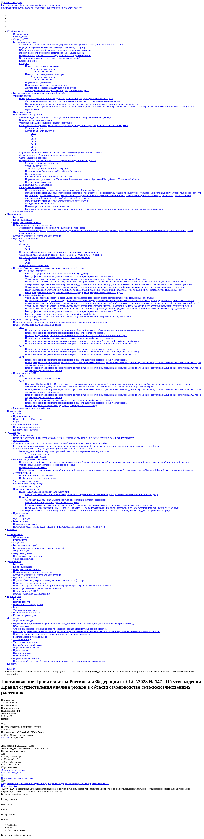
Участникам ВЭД (22, 473)
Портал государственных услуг (17, 778)
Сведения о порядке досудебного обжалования (37, 236)
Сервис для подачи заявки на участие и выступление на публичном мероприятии (60, 254)
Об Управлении (15, 31)
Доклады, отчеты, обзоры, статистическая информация (47, 155)
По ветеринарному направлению (36, 475)
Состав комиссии (34, 128)
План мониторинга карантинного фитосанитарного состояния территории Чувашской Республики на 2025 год (82, 351)
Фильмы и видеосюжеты (26, 424)
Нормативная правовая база (33, 467)
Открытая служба (22, 96)
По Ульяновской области (31, 295)
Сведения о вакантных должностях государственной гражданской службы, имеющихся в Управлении (71, 44)
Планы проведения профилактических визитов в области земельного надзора (65, 333)
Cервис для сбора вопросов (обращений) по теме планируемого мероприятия (58, 252)
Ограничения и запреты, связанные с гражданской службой (49, 58)
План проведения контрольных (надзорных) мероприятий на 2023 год (61, 405)
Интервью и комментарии (26, 427)
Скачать (5, 737)
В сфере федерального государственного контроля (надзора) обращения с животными (69, 276)
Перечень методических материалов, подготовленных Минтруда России (62, 190)
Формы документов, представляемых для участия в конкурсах (57, 90)
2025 (33, 147)
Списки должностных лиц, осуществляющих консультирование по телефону (52, 448)
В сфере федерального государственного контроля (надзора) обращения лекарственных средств (74, 292)
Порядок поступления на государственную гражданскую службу (52, 47)
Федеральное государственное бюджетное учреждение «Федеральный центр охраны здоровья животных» (55, 783)
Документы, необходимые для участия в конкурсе (50, 87)
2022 (33, 139)
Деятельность (14, 214)
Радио (16, 421)
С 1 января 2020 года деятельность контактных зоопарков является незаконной (65, 499)
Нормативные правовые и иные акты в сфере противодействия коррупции (57, 160)
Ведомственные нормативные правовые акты (48, 176)
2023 (33, 141)
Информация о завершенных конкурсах (45, 74)
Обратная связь (21, 440)
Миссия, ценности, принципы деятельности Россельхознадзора (51, 52)
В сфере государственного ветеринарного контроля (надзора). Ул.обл (60, 314)
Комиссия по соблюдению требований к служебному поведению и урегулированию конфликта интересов (73, 125)
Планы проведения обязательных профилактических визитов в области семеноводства (69, 338)
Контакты (12, 529)
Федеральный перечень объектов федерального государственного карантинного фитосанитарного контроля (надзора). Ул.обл (89, 298)
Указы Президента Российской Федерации (47, 168)
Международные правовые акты (41, 163)
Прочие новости (21, 416)
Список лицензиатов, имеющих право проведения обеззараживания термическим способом (60, 443)
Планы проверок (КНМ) (25, 373)
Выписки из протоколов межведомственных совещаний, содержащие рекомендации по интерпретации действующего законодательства (95, 209)
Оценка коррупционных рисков (35, 120)
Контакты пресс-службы (25, 429)
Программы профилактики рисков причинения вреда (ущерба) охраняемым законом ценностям (62, 322)
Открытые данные (22, 112)
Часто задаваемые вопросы (33, 157)
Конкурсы (24, 63)
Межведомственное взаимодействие (31, 408)
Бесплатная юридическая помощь (30, 459)
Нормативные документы (26, 524)
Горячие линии (21, 521)
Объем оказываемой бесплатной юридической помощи (47, 464)
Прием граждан (21, 513)
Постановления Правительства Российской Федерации (53, 171)
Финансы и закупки (23, 211)
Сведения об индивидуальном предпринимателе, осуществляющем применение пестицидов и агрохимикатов (81, 104)
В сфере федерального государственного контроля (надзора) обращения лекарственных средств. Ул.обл (78, 316)
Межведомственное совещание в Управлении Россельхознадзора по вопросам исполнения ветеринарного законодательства (88, 505)
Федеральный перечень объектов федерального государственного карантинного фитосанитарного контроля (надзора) (85, 279)
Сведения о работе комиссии (40, 131)
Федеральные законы (36, 166)
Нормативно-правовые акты (39, 82)
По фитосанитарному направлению (37, 478)
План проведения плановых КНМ (42, 378)
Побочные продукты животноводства (32, 225)
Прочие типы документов (38, 182)
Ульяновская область (41, 71)
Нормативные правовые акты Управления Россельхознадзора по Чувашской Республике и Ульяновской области (82, 179)
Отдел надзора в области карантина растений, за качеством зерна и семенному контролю (64, 451)
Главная (11, 669)
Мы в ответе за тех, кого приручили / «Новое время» (52, 502)
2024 (33, 144)
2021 (33, 136)
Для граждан (13, 432)
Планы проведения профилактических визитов (37, 324)
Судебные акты (33, 174)
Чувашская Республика (43, 69)
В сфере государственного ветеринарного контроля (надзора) (56, 273)
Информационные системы (27, 222)
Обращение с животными (26, 489)
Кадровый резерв (28, 61)
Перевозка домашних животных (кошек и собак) (44, 491)
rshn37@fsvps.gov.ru (11, 772)
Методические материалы (32, 187)
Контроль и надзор (22, 219)
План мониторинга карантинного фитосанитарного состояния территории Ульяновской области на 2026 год (80, 343)
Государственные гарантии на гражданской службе (39, 93)
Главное (17, 413)
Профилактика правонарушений (29, 319)
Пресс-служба (14, 411)
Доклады (23, 244)
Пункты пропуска (22, 518)
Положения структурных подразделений (46, 85)
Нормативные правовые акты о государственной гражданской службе (55, 55)
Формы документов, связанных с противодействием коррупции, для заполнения (60, 152)
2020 (33, 133)
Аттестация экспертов (30, 486)
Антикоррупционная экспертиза (35, 184)
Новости (23, 497)
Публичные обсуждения (25, 238)
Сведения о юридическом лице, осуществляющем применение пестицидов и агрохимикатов (72, 101)
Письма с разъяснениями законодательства (47, 206)
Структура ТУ (20, 39)
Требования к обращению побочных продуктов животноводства (52, 228)
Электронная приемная (13, 770)
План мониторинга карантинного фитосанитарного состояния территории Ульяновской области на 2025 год (80, 354)
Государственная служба (25, 42)
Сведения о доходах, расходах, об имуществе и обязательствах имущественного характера (65, 117)
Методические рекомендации (40, 203)
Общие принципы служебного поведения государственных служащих (55, 50)
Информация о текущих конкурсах (43, 66)
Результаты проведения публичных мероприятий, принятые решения (54, 257)
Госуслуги (18, 217)
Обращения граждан (23, 435)
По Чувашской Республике (33, 271)
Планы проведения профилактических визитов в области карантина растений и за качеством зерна (76, 335)
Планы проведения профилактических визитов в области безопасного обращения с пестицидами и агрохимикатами (84, 330)
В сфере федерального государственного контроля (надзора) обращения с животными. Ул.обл (73, 311)
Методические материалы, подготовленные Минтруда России (57, 201)
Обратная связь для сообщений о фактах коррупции (45, 122)
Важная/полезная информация (28, 483)
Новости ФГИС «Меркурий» (28, 419)
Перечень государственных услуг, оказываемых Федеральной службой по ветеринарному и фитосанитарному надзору (73, 438)
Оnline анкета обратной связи (34, 265)
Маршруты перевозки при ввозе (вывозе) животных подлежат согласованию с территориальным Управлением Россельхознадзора (91, 494)
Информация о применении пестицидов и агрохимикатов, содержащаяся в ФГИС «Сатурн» (66, 98)
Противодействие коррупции (28, 114)
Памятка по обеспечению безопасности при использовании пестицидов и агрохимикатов (59, 526)
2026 (33, 149)
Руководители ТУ (22, 36)
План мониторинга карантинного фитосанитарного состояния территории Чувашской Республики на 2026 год (82, 341)
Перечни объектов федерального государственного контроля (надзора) (49, 268)
